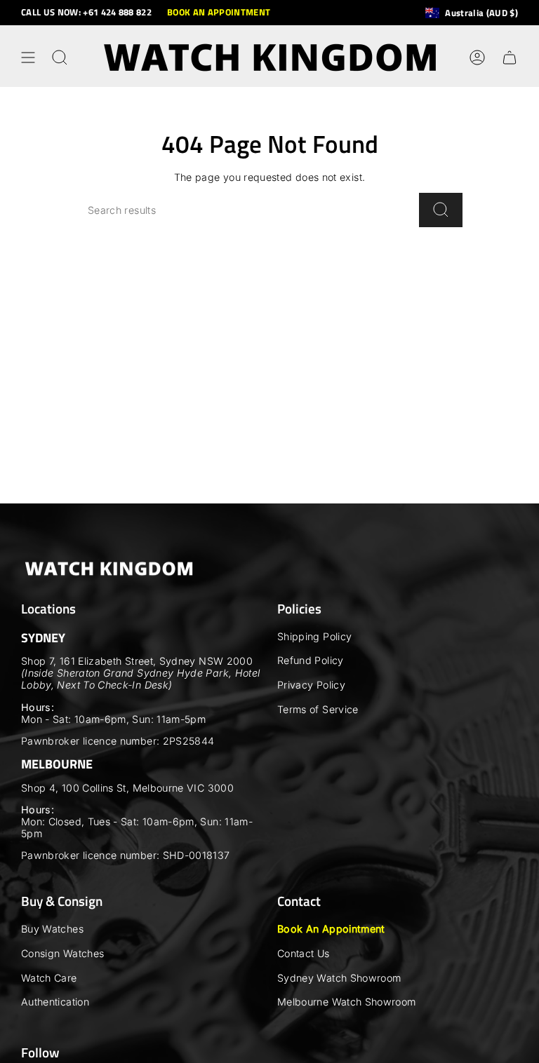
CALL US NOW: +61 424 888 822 (86, 12)
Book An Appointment (331, 929)
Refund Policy (310, 660)
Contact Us (303, 953)
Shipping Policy (314, 636)
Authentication (55, 1002)
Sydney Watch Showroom (339, 978)
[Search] (441, 210)
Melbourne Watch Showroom (346, 1002)
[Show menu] (28, 57)
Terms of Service (318, 709)
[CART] (509, 57)
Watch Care (49, 978)
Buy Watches (52, 929)
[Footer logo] (109, 568)
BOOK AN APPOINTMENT (218, 12)
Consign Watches (62, 953)
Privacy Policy (311, 685)
